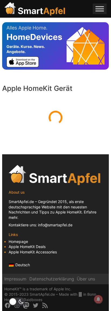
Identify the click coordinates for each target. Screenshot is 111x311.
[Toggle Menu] (99, 9)
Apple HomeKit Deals (27, 246)
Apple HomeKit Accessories (33, 252)
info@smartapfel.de (55, 225)
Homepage (18, 241)
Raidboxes (33, 299)
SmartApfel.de (21, 201)
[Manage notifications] (98, 299)
